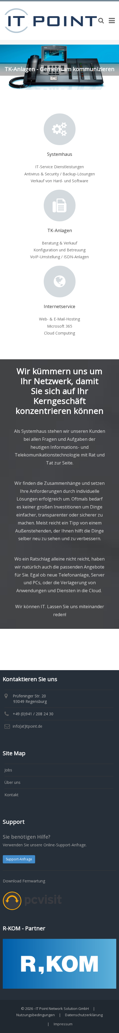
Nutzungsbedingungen (35, 1014)
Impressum (63, 1023)
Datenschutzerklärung (84, 1014)
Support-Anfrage (19, 859)
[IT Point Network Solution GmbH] (50, 20)
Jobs (8, 770)
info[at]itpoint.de (27, 726)
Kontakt (11, 794)
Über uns (12, 782)
